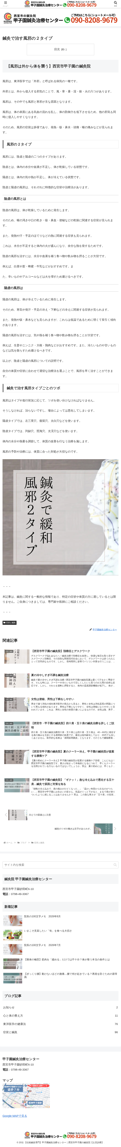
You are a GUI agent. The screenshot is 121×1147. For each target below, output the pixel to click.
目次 (57, 49)
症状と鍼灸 (11, 623)
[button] (115, 865)
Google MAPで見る (15, 1115)
